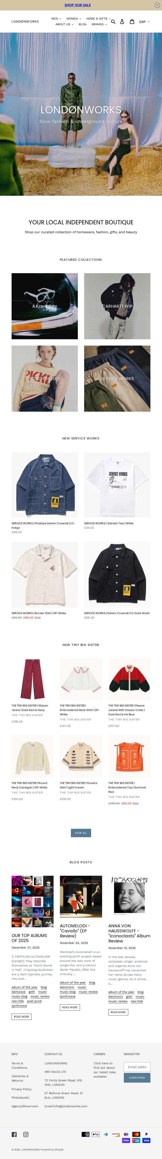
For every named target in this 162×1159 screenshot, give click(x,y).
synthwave (19, 1005)
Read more (21, 1016)
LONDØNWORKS (25, 21)
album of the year (25, 987)
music (42, 991)
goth (32, 991)
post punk (34, 1001)
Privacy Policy (21, 1089)
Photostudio (20, 1097)
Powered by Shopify (52, 1149)
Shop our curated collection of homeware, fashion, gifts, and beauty (81, 232)
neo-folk (18, 1001)
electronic (67, 987)
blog (44, 987)
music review (40, 996)
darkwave (19, 991)
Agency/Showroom (25, 1106)
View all (81, 833)
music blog (19, 996)
